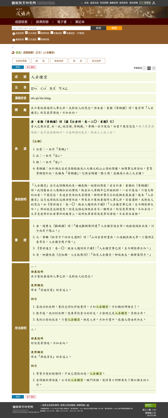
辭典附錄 (42, 22)
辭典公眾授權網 (68, 405)
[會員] (154, 3)
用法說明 (96, 61)
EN (141, 3)
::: (82, 3)
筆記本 (80, 22)
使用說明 (123, 3)
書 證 (77, 61)
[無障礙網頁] (150, 405)
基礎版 (147, 3)
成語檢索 (21, 22)
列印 (18, 67)
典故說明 (58, 61)
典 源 (40, 61)
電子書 (62, 22)
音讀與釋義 (21, 61)
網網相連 (81, 405)
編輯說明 (114, 3)
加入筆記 (31, 67)
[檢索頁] (25, 17)
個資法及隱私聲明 (50, 405)
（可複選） (57, 33)
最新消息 (94, 3)
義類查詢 (19, 39)
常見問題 (104, 3)
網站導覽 (134, 3)
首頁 (86, 3)
